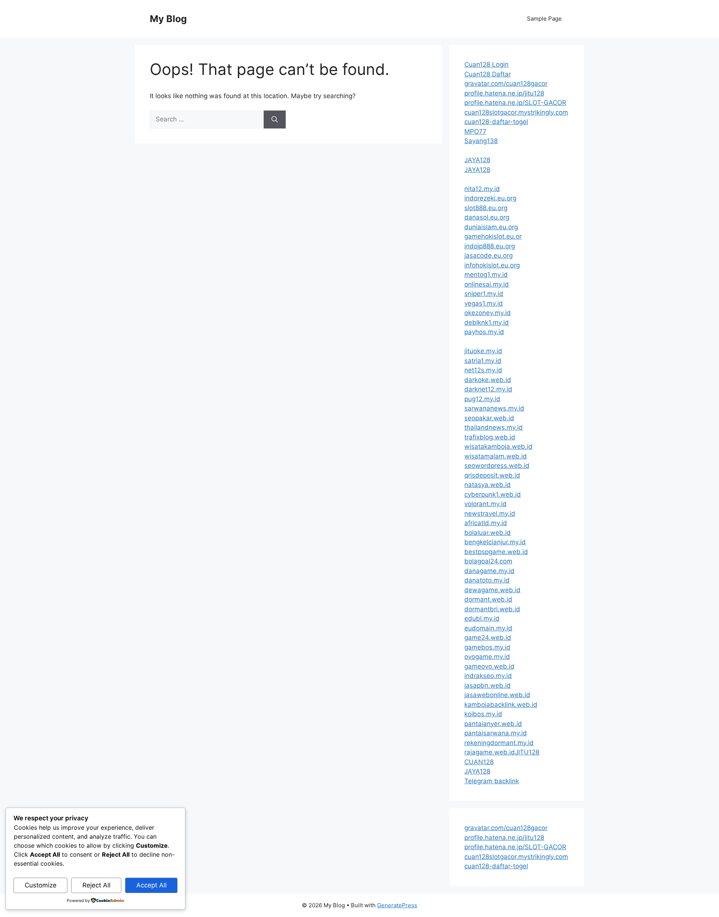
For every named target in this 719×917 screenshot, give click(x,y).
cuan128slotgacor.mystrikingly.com (516, 112)
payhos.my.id (484, 332)
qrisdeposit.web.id (492, 475)
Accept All (151, 885)
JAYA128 (477, 160)
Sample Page (544, 18)
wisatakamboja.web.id (498, 446)
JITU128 (527, 752)
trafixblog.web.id (489, 437)
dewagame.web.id (492, 590)
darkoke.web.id (487, 380)
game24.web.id (487, 637)
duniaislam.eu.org (491, 227)
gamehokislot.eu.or (493, 236)
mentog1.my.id (486, 274)
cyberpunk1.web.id (492, 494)
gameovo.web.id (489, 666)
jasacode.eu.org (488, 255)
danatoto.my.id (487, 580)
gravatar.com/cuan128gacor (505, 83)
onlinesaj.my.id (486, 284)
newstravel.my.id (489, 513)
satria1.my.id (482, 360)
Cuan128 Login (486, 64)
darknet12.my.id (488, 389)
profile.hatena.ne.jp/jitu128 (504, 93)
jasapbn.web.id (487, 685)
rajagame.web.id (489, 752)
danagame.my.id (489, 571)
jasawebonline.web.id (497, 695)
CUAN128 (479, 762)
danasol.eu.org (486, 217)
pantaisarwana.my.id (495, 733)
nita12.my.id (482, 189)
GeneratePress (397, 905)
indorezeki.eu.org (490, 198)
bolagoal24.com (488, 561)
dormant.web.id (488, 599)
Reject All (96, 885)
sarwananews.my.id (494, 408)
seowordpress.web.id (497, 465)
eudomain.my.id (488, 628)
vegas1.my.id (483, 303)
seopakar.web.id (489, 418)
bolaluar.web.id (487, 532)
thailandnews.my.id (493, 427)
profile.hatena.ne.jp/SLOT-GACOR (515, 102)
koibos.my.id (483, 714)
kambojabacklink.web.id (500, 704)
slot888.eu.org (485, 208)
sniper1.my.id (483, 293)
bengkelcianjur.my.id (495, 542)
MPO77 (475, 131)
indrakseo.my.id (488, 676)
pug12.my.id (482, 399)
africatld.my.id (485, 523)
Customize (41, 885)
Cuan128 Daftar (487, 74)
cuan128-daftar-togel (496, 121)
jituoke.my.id (483, 351)
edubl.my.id (482, 618)
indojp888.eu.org (489, 246)
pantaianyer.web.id (493, 723)
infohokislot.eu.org (492, 265)
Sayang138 (481, 141)
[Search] (275, 119)
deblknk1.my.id (486, 322)
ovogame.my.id (487, 656)
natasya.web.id (487, 484)
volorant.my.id (485, 504)
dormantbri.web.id (492, 609)
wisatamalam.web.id (495, 456)
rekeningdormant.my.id (499, 743)
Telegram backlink (491, 781)
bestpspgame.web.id (496, 552)
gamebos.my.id (487, 647)
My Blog (168, 18)
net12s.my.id (483, 370)
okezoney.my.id (487, 313)
